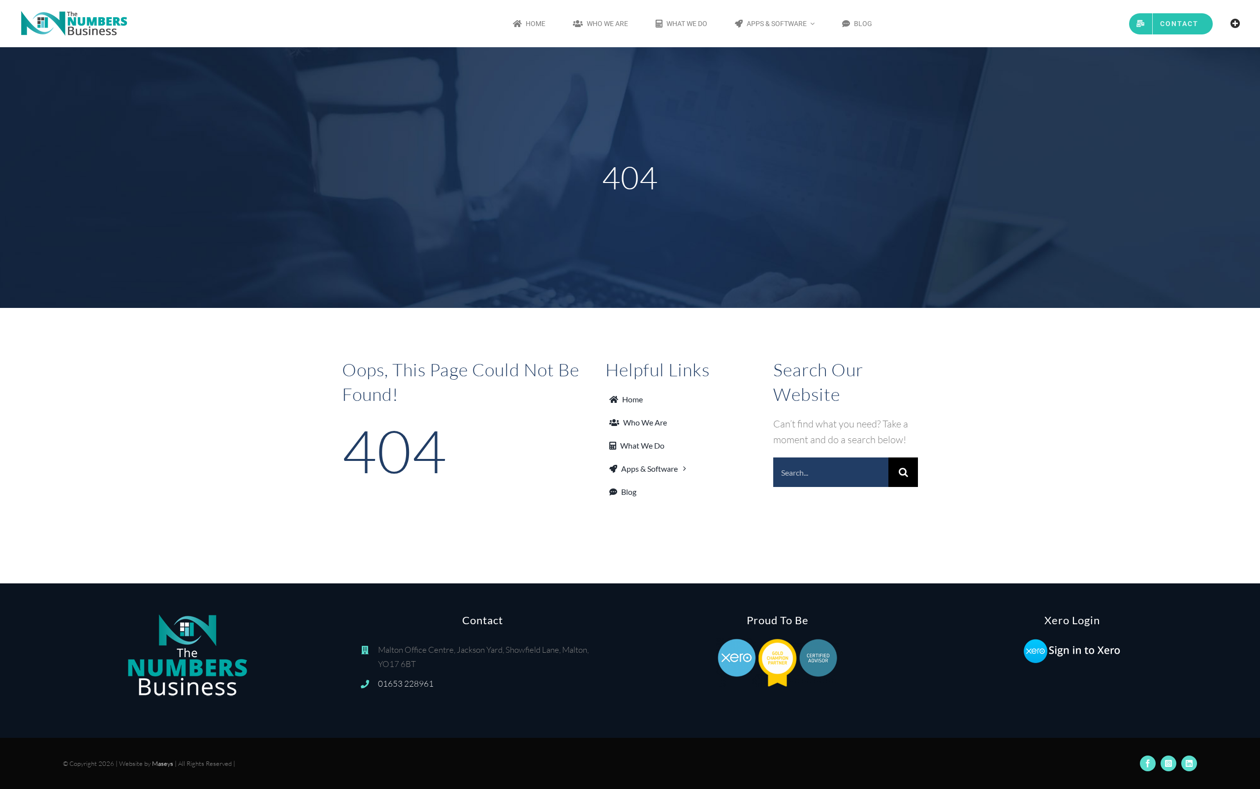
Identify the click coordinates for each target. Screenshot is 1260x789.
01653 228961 (406, 683)
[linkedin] (1189, 763)
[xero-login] (1072, 643)
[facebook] (1148, 763)
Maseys (162, 763)
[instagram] (1168, 763)
